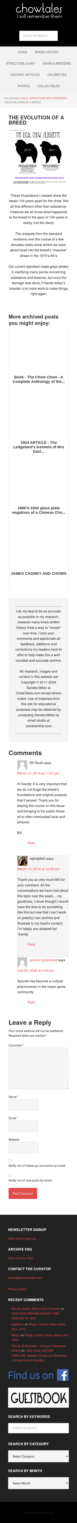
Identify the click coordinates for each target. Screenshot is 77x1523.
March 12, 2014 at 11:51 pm (38, 773)
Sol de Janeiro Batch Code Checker (36, 1308)
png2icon (18, 1324)
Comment (16, 1045)
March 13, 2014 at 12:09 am (38, 868)
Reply (31, 843)
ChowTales (38, 10)
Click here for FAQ (20, 1258)
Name (14, 1096)
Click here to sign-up (22, 1238)
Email (13, 1118)
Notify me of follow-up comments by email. (37, 1165)
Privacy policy (17, 1289)
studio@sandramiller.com (25, 1277)
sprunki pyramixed (43, 959)
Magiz (16, 1335)
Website (14, 1139)
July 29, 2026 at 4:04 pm (35, 970)
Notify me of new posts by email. (30, 1180)
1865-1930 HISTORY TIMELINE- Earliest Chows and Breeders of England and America (39, 1355)
